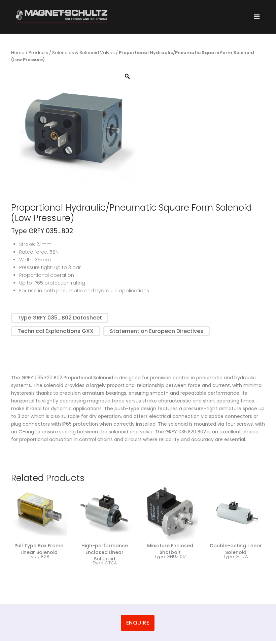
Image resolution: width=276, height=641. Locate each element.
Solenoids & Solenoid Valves (83, 52)
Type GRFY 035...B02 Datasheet (60, 318)
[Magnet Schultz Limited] (61, 16)
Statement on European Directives (156, 331)
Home (18, 52)
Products (38, 52)
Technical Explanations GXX (56, 331)
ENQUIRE (137, 623)
